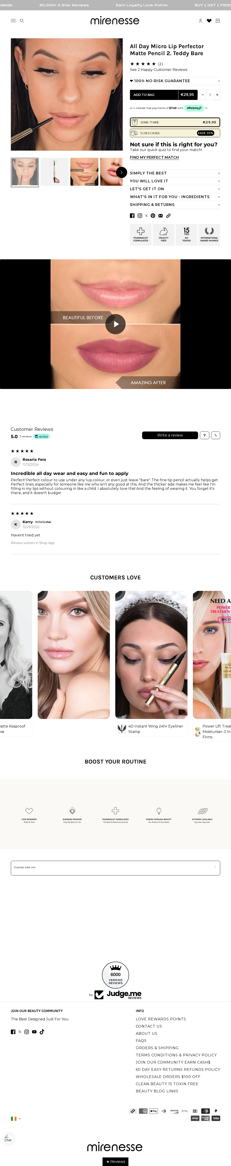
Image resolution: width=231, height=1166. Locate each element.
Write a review (170, 435)
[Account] (200, 20)
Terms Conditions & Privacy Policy (176, 1055)
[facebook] (13, 1032)
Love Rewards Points (161, 1019)
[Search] (21, 20)
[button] (168, 216)
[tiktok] (42, 1031)
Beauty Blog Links (157, 1091)
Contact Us (149, 1026)
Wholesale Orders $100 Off (168, 1077)
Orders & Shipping (157, 1048)
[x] (20, 1031)
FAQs (141, 1041)
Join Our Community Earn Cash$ (173, 1062)
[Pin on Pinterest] (153, 215)
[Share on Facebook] (132, 215)
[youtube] (34, 1031)
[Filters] (204, 435)
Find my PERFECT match (154, 157)
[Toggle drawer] (13, 20)
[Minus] (203, 95)
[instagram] (26, 1032)
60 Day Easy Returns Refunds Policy (178, 1069)
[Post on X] (146, 216)
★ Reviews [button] (115, 1161)
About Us (146, 1033)
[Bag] (217, 20)
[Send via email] (160, 215)
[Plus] (217, 95)
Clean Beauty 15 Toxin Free (167, 1084)
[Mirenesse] (115, 20)
